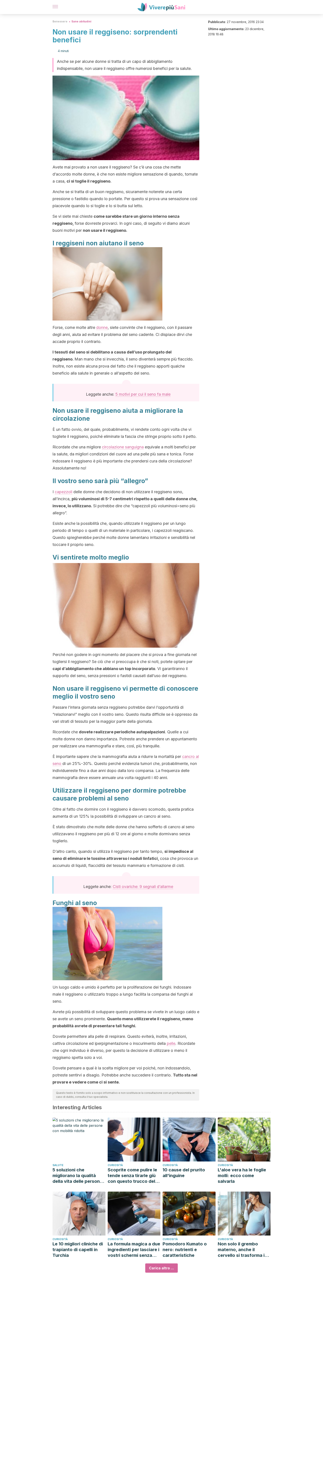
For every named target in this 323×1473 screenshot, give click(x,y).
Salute (58, 1165)
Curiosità (115, 1165)
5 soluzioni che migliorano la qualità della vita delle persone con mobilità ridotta (77, 1175)
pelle (171, 1043)
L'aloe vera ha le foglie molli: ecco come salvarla (242, 1175)
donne (102, 327)
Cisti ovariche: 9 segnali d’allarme (143, 886)
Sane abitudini (81, 21)
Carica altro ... (161, 1268)
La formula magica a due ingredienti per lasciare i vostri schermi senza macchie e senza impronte (134, 1249)
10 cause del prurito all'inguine (184, 1172)
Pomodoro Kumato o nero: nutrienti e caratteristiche (185, 1249)
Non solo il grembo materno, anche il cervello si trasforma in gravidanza (242, 1249)
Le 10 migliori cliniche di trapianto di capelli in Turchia (78, 1249)
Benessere (60, 21)
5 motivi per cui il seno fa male (143, 394)
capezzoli (63, 491)
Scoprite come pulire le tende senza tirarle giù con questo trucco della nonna (133, 1175)
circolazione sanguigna (123, 447)
